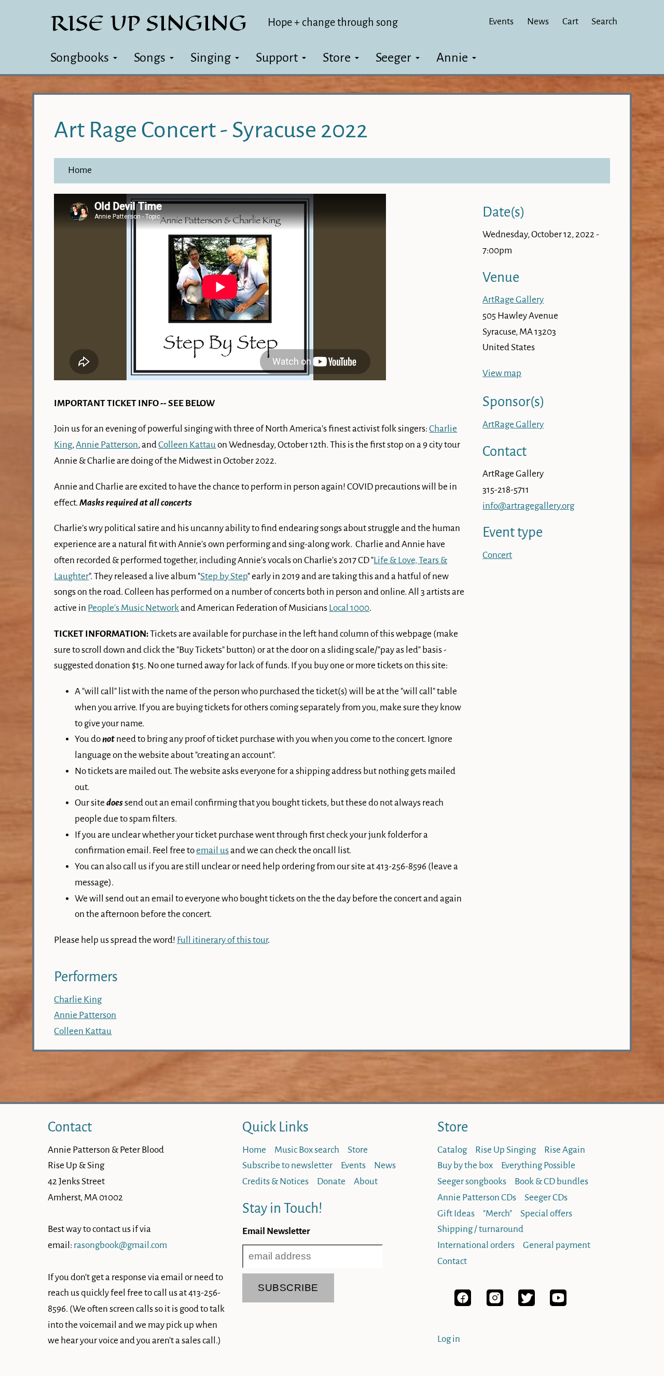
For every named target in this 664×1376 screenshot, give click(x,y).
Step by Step (223, 576)
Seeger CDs (546, 1197)
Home (80, 170)
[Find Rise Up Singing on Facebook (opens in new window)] (463, 1303)
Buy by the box (465, 1165)
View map (501, 373)
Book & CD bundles (551, 1181)
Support (277, 57)
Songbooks (79, 57)
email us (212, 850)
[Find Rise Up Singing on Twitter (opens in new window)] (526, 1303)
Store (337, 57)
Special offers (546, 1214)
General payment (556, 1245)
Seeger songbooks (471, 1181)
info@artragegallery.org (528, 506)
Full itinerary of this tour (222, 940)
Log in (448, 1339)
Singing (210, 57)
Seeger (393, 57)
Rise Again (564, 1150)
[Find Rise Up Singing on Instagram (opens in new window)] (495, 1303)
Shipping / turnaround (480, 1229)
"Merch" (497, 1214)
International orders (476, 1245)
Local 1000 (349, 608)
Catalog (452, 1150)
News (538, 21)
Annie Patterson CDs (476, 1197)
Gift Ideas (456, 1214)
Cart (570, 21)
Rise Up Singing (505, 1150)
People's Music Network (133, 608)
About (366, 1181)
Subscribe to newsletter (287, 1165)
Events (501, 21)
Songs (149, 57)
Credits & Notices (275, 1181)
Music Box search (306, 1150)
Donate (331, 1181)
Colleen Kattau (187, 445)
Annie (452, 57)
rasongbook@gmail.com (120, 1245)
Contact (70, 1127)
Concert (497, 555)
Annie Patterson (107, 445)
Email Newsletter (276, 1231)
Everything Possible (538, 1165)
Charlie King (78, 1000)
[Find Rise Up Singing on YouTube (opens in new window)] (558, 1303)
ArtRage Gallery (513, 300)
